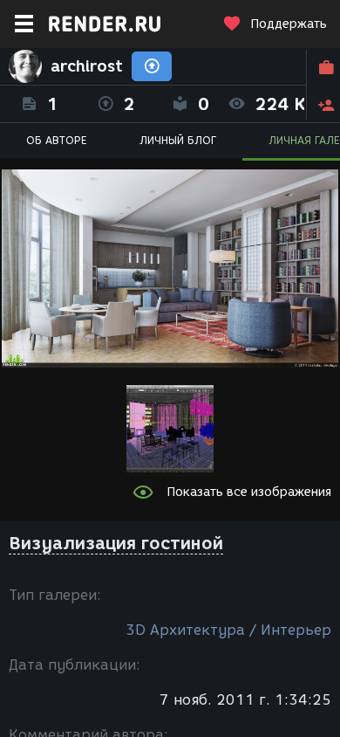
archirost (87, 66)
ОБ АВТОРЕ (56, 140)
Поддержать (288, 24)
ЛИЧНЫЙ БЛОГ (177, 140)
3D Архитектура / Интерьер (228, 630)
